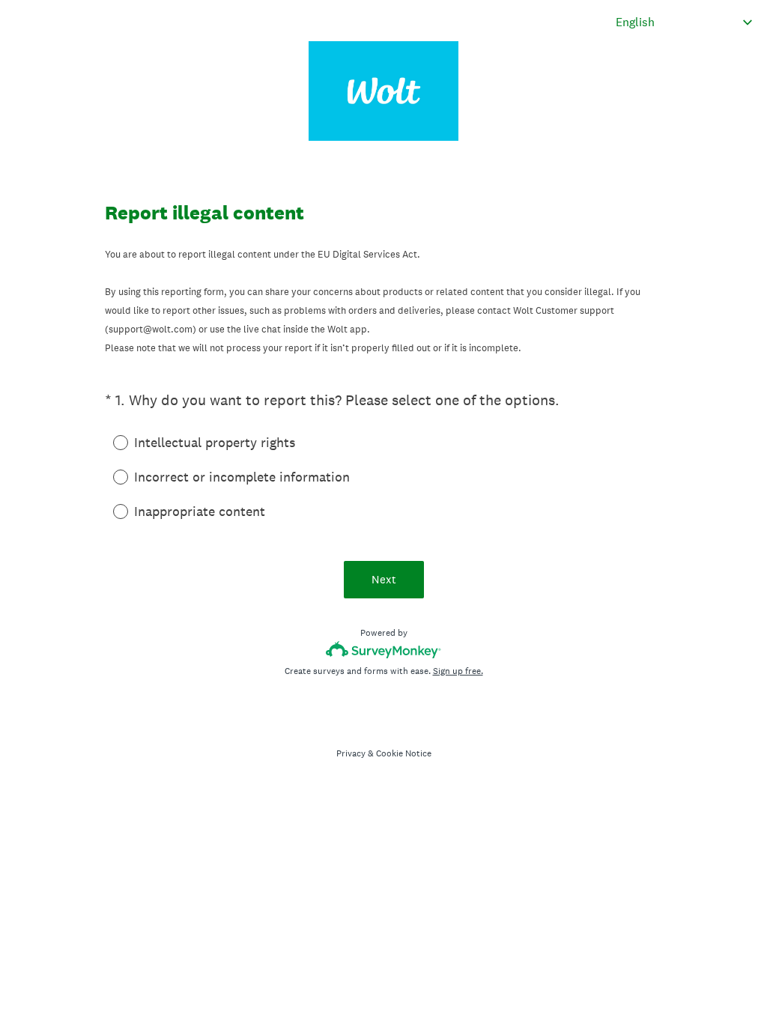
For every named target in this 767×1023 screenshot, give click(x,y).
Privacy (351, 753)
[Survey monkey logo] (383, 650)
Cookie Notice (403, 753)
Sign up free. (458, 671)
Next (384, 579)
